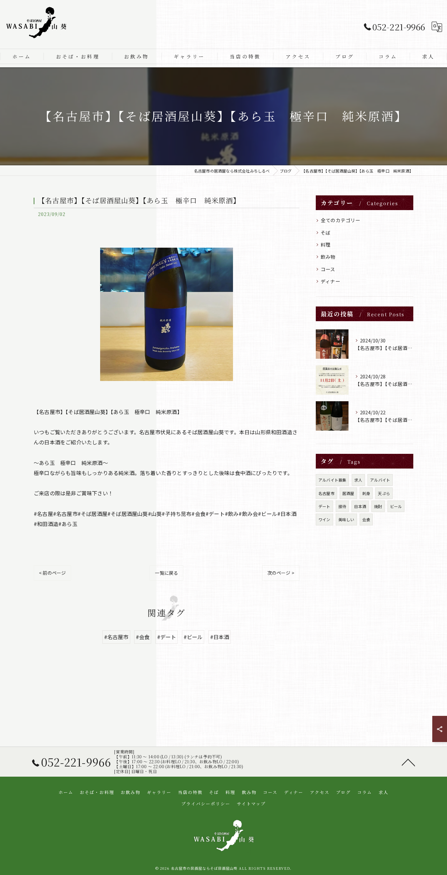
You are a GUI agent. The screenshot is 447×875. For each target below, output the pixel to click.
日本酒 (360, 506)
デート (324, 506)
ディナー (330, 281)
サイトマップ (251, 804)
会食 (366, 519)
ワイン (324, 519)
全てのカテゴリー (341, 220)
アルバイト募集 (332, 480)
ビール (396, 506)
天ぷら (384, 493)
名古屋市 (326, 493)
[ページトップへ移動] (408, 761)
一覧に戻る (166, 573)
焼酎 (378, 506)
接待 (342, 506)
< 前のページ (52, 573)
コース (328, 269)
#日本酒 (219, 637)
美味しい (346, 519)
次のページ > (280, 573)
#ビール (193, 637)
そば (326, 232)
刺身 (366, 493)
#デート (166, 637)
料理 (326, 244)
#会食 (143, 637)
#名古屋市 (116, 637)
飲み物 (328, 256)
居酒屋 (348, 493)
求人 (358, 480)
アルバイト (380, 480)
